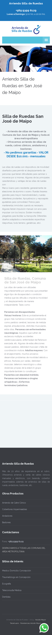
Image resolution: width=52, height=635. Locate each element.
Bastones (6, 522)
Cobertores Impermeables (14, 509)
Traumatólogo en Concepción (16, 577)
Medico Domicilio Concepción (16, 570)
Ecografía (6, 584)
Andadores (7, 516)
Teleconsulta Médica (11, 590)
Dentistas (6, 597)
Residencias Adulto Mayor (30, 623)
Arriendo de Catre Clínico (14, 503)
